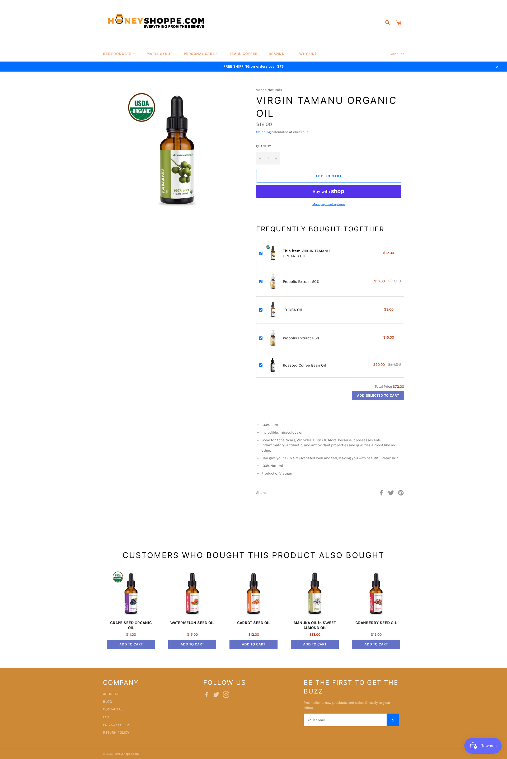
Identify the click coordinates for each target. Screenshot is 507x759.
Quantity (263, 146)
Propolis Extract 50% (301, 281)
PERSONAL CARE (200, 53)
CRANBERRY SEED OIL (376, 622)
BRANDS (277, 53)
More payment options (328, 204)
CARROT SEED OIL (253, 622)
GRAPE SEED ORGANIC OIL (131, 625)
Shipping (263, 132)
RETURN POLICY (116, 732)
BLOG (107, 701)
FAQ (106, 717)
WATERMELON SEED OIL (192, 622)
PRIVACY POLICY (116, 725)
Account (397, 54)
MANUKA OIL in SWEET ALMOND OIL (315, 625)
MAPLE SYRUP (160, 53)
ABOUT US (111, 694)
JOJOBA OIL (293, 309)
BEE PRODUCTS (118, 53)
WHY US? (307, 53)
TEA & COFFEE (243, 53)
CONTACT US (113, 709)
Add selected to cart (378, 395)
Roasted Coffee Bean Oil (304, 365)
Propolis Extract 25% (301, 338)
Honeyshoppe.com (126, 754)
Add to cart (131, 644)
